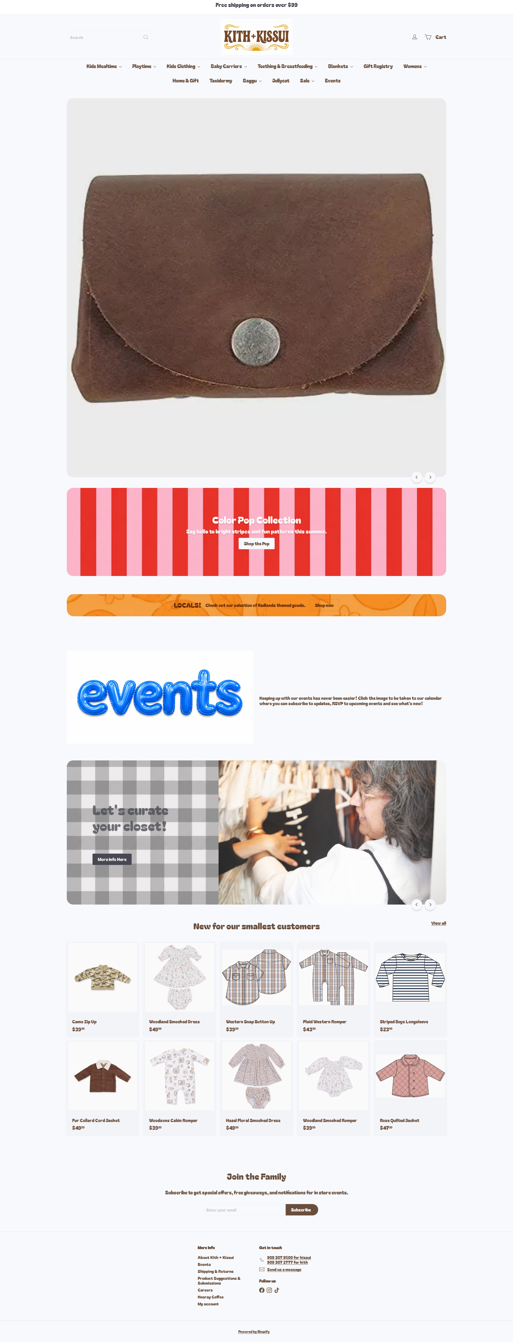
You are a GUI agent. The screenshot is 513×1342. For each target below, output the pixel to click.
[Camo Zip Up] (102, 989)
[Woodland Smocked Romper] (333, 1088)
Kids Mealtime (102, 65)
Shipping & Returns (216, 1271)
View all (438, 923)
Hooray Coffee (211, 1297)
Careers (205, 1290)
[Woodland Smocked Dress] (179, 989)
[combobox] (109, 37)
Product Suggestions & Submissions (219, 1280)
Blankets (338, 65)
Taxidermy (220, 80)
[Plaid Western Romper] (333, 989)
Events (333, 80)
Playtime (142, 65)
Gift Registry (378, 65)
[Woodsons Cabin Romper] (179, 1088)
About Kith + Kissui (216, 1257)
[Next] (430, 477)
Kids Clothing (181, 65)
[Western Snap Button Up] (256, 989)
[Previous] (416, 477)
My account (208, 1304)
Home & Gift (186, 80)
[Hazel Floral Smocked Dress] (256, 1088)
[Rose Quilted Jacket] (410, 1088)
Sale (305, 80)
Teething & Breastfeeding (285, 65)
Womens (413, 65)
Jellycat (280, 80)
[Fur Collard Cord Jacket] (102, 1088)
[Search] (145, 37)
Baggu (250, 80)
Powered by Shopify (254, 1331)
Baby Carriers (227, 65)
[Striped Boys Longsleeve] (410, 989)
